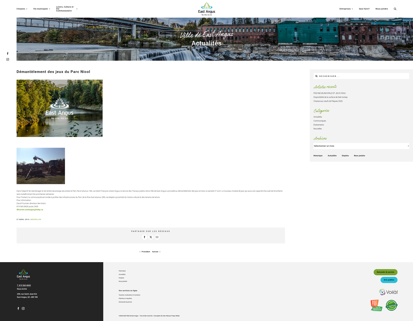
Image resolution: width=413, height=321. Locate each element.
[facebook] (7, 53)
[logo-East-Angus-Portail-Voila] (388, 290)
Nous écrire (22, 289)
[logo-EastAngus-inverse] (23, 270)
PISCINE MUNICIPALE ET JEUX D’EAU (330, 93)
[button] (392, 8)
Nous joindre (359, 156)
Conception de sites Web (161, 316)
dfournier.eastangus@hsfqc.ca (30, 209)
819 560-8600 (25, 285)
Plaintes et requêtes (125, 298)
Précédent (146, 252)
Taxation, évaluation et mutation (129, 295)
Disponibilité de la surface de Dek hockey (331, 97)
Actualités (318, 117)
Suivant (155, 252)
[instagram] (7, 59)
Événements (319, 125)
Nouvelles (36, 219)
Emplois (345, 156)
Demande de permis (125, 302)
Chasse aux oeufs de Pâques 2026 (328, 101)
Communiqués (320, 121)
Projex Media (175, 316)
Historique (318, 156)
